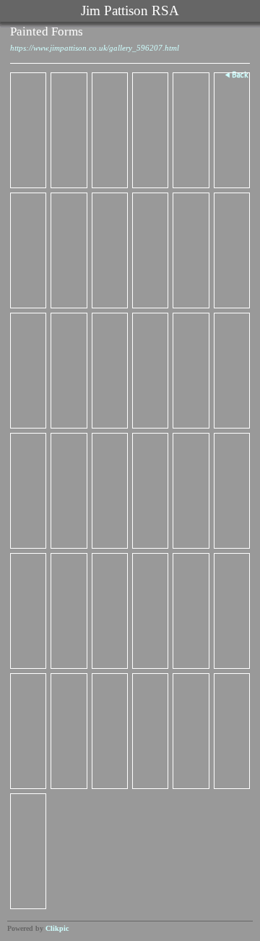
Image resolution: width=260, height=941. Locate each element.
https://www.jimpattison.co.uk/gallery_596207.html (94, 47)
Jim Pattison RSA (130, 10)
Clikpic (57, 928)
